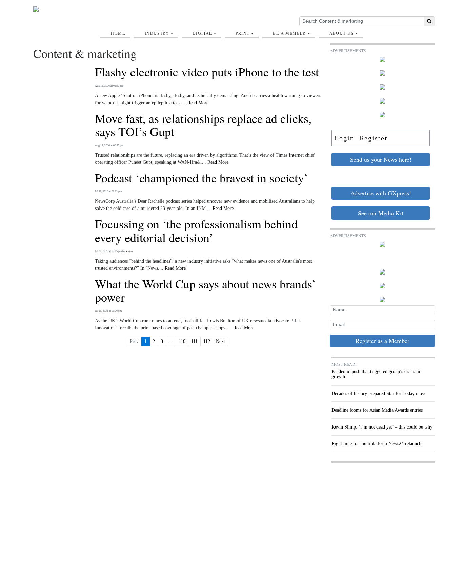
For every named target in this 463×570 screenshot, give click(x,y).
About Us (341, 33)
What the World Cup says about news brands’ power (205, 290)
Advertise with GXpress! (380, 193)
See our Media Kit (380, 213)
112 (206, 341)
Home (118, 33)
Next (220, 341)
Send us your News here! (380, 159)
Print (243, 33)
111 (194, 341)
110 (182, 341)
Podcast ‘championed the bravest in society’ (201, 178)
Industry (157, 33)
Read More (197, 102)
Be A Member (289, 33)
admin (129, 251)
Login (344, 138)
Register (374, 138)
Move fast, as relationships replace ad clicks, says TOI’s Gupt (203, 125)
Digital (202, 33)
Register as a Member (382, 340)
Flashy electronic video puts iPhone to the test (207, 72)
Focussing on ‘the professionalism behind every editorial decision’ (196, 230)
